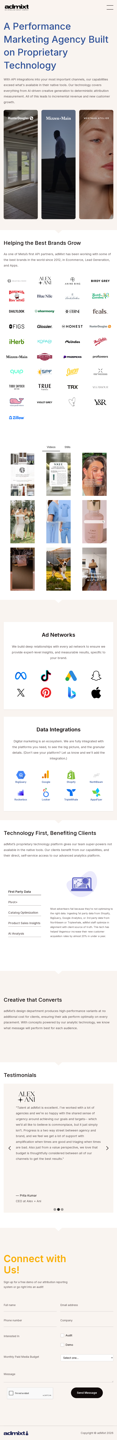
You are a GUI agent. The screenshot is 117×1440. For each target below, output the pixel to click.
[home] (17, 7)
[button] (10, 1148)
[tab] (51, 447)
